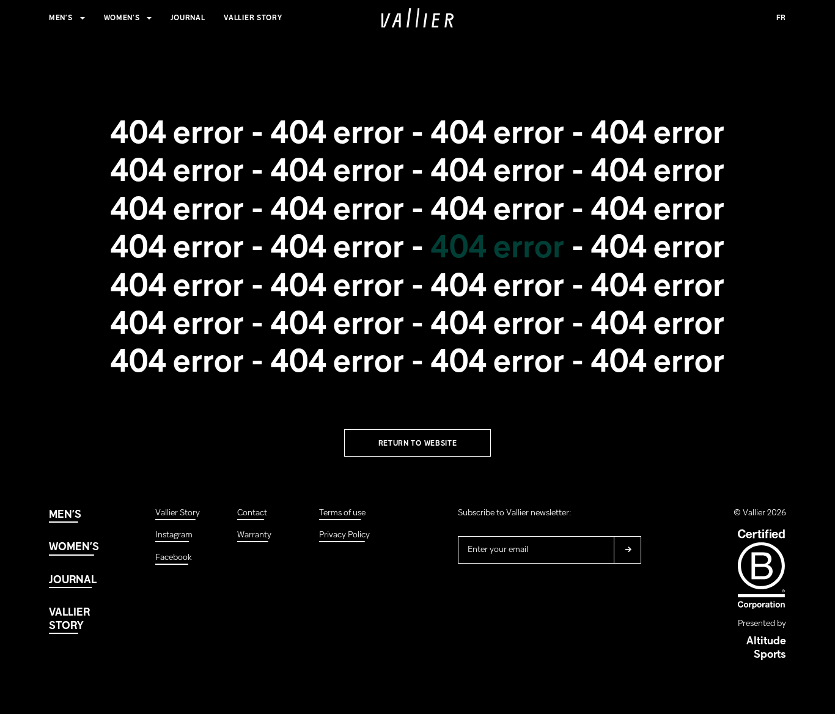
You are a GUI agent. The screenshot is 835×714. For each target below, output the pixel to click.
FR (781, 18)
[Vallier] (417, 18)
